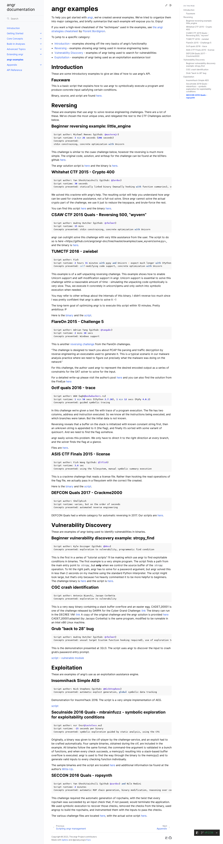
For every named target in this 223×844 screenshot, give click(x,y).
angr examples (15, 59)
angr (90, 17)
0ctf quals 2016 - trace (196, 46)
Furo (88, 840)
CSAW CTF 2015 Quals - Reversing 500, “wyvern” (197, 34)
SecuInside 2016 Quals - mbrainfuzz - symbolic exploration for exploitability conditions (198, 88)
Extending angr (15, 54)
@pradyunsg (78, 840)
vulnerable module (72, 658)
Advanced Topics (16, 49)
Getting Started (15, 33)
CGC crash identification (197, 69)
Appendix (12, 64)
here (62, 159)
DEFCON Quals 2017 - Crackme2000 (196, 54)
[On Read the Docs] (166, 838)
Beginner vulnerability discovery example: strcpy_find (200, 64)
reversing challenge (82, 344)
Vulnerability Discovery (194, 59)
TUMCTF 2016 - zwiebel (197, 39)
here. (99, 95)
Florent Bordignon (94, 31)
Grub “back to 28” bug (196, 73)
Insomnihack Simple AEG (197, 80)
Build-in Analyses (16, 43)
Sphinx (65, 840)
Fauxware (190, 13)
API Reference (14, 70)
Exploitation (188, 76)
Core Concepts (15, 38)
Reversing (188, 17)
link (144, 610)
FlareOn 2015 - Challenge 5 (198, 42)
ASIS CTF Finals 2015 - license (200, 50)
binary (69, 315)
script (87, 315)
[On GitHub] (170, 838)
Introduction (13, 28)
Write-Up (67, 769)
